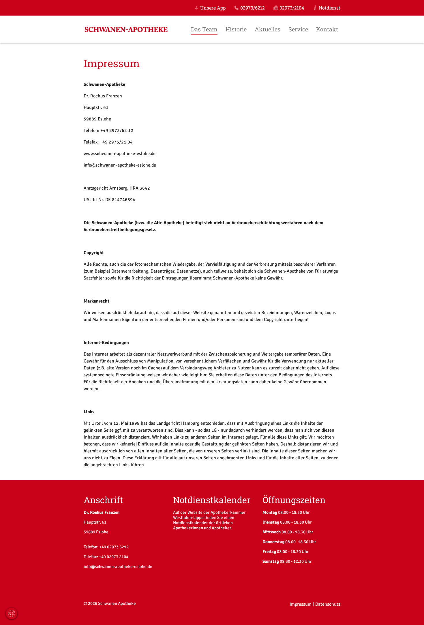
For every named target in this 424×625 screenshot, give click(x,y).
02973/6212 (252, 8)
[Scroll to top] (411, 612)
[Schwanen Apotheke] (126, 31)
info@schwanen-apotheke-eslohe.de (118, 566)
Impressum (301, 604)
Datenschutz (327, 604)
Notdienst (329, 8)
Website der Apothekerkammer (216, 512)
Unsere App (213, 8)
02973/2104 (291, 8)
